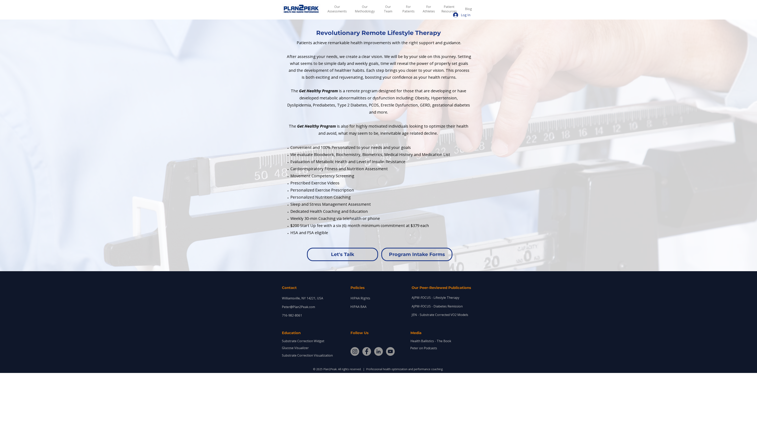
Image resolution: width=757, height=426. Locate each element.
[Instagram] (355, 351)
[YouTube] (390, 351)
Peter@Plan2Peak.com (298, 307)
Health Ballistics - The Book (430, 341)
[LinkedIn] (378, 351)
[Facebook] (366, 351)
